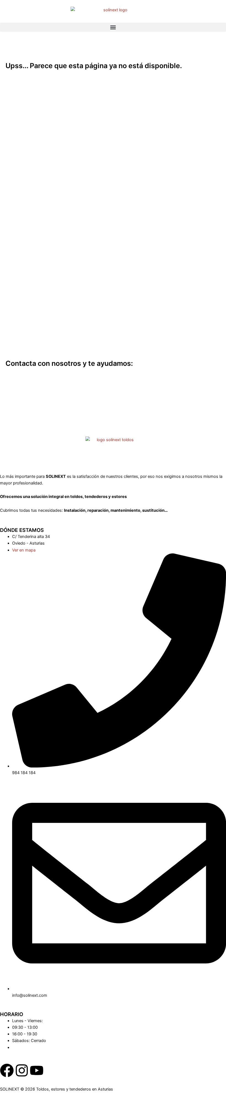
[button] (113, 27)
